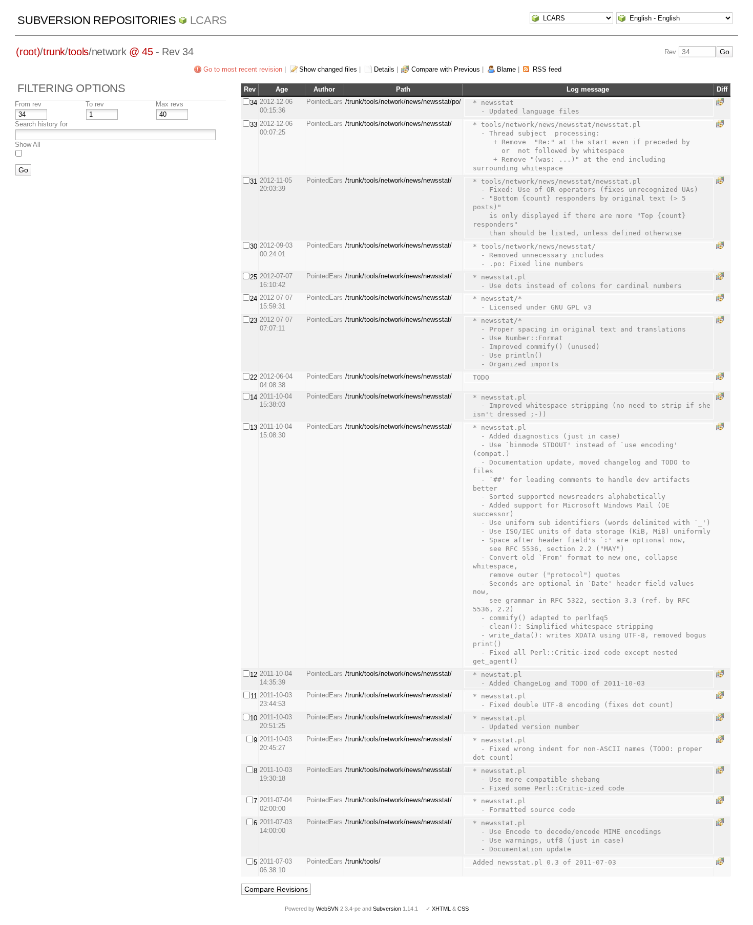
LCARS (208, 20)
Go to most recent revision (242, 69)
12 (253, 674)
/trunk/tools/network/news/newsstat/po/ (403, 101)
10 (253, 718)
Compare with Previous (445, 69)
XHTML (441, 909)
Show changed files (328, 69)
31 (253, 181)
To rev (95, 104)
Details (384, 69)
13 (253, 427)
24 (253, 298)
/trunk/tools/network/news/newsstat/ (398, 123)
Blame (506, 69)
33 (253, 124)
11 (253, 696)
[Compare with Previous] (721, 101)
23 (253, 320)
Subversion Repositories (96, 20)
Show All (27, 144)
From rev (28, 104)
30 (253, 246)
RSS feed (547, 69)
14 (253, 397)
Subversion (387, 909)
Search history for (41, 124)
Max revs (169, 104)
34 (253, 102)
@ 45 (141, 51)
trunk (54, 51)
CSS (463, 909)
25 (253, 277)
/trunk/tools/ (363, 861)
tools (78, 51)
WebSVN (327, 909)
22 (253, 377)
